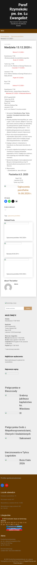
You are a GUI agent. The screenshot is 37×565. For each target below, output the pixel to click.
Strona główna (5, 36)
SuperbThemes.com (30, 561)
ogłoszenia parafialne (14, 215)
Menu (2, 31)
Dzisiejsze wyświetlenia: (8, 496)
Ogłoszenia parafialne (17, 36)
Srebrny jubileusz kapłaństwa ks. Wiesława (25, 402)
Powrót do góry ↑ (18, 563)
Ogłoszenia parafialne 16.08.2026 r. (25, 190)
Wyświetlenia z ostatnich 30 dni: (10, 503)
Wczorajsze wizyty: (6, 499)
